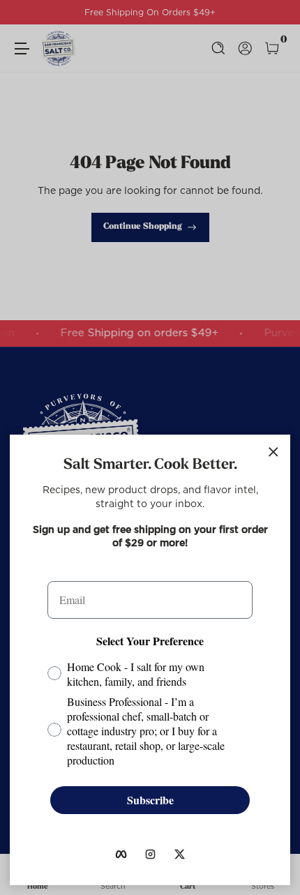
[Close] (273, 452)
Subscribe (150, 800)
